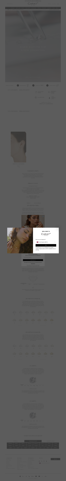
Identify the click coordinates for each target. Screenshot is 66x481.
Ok (45, 245)
